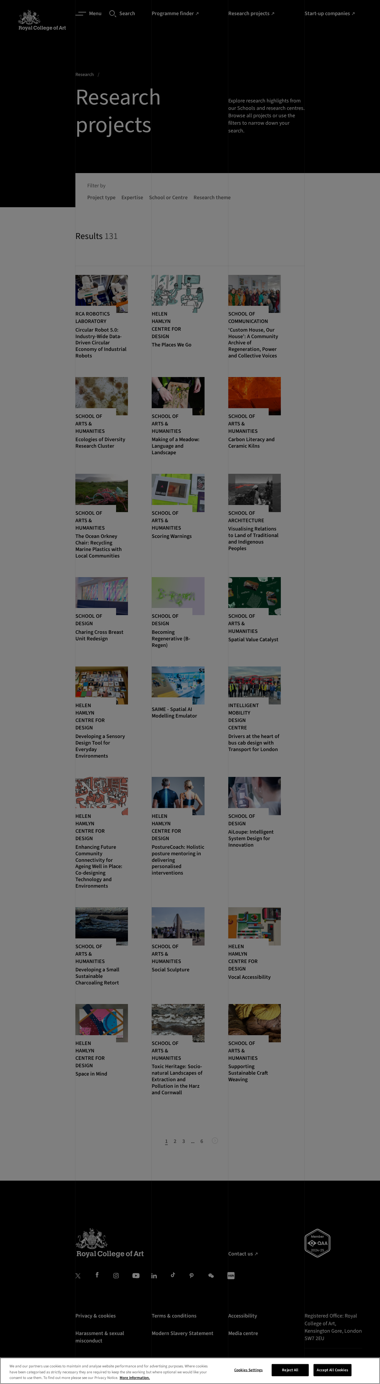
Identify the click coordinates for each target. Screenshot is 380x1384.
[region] (190, 1371)
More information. (135, 1377)
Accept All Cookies (332, 1369)
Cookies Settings (248, 1369)
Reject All (290, 1369)
